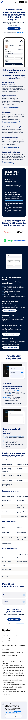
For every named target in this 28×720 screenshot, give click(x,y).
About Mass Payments (10, 147)
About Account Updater (11, 347)
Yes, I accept (13, 716)
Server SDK (8, 393)
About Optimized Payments (12, 107)
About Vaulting (8, 162)
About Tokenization (9, 310)
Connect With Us (14, 29)
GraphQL (7, 397)
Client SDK (17, 390)
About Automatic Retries (11, 334)
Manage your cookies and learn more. (13, 711)
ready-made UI (13, 436)
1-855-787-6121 (20, 32)
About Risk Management (11, 122)
